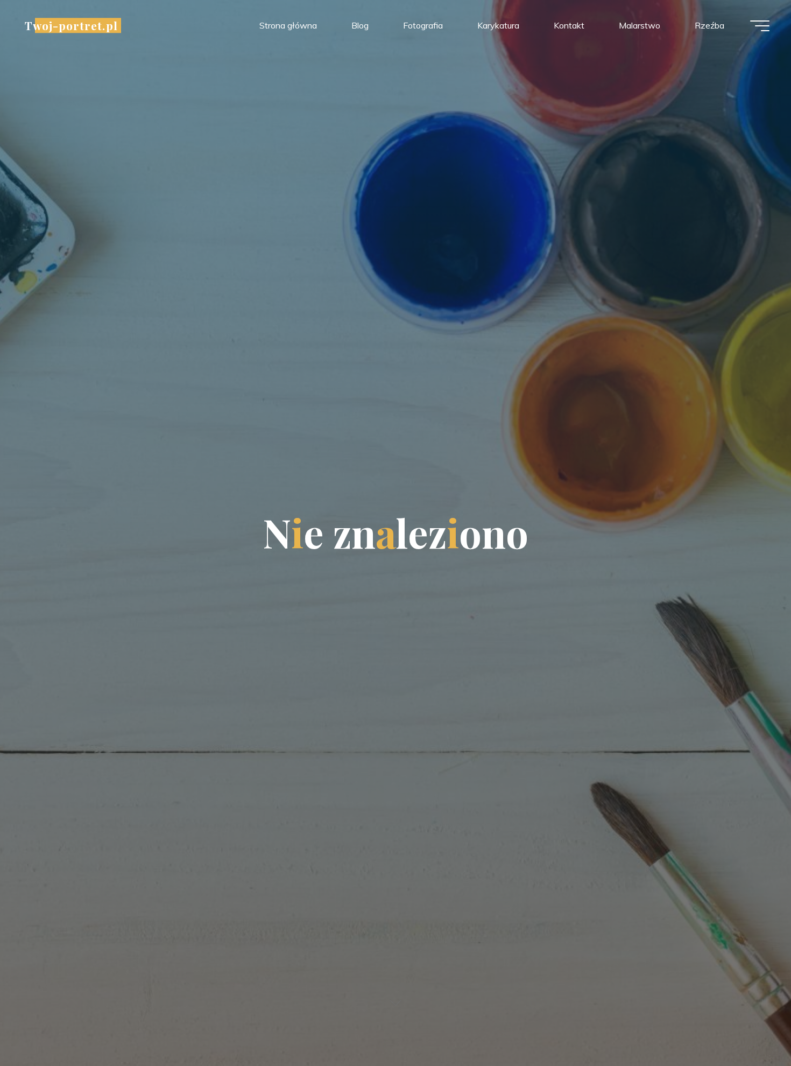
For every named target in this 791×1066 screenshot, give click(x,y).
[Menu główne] (759, 25)
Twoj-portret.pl (71, 25)
